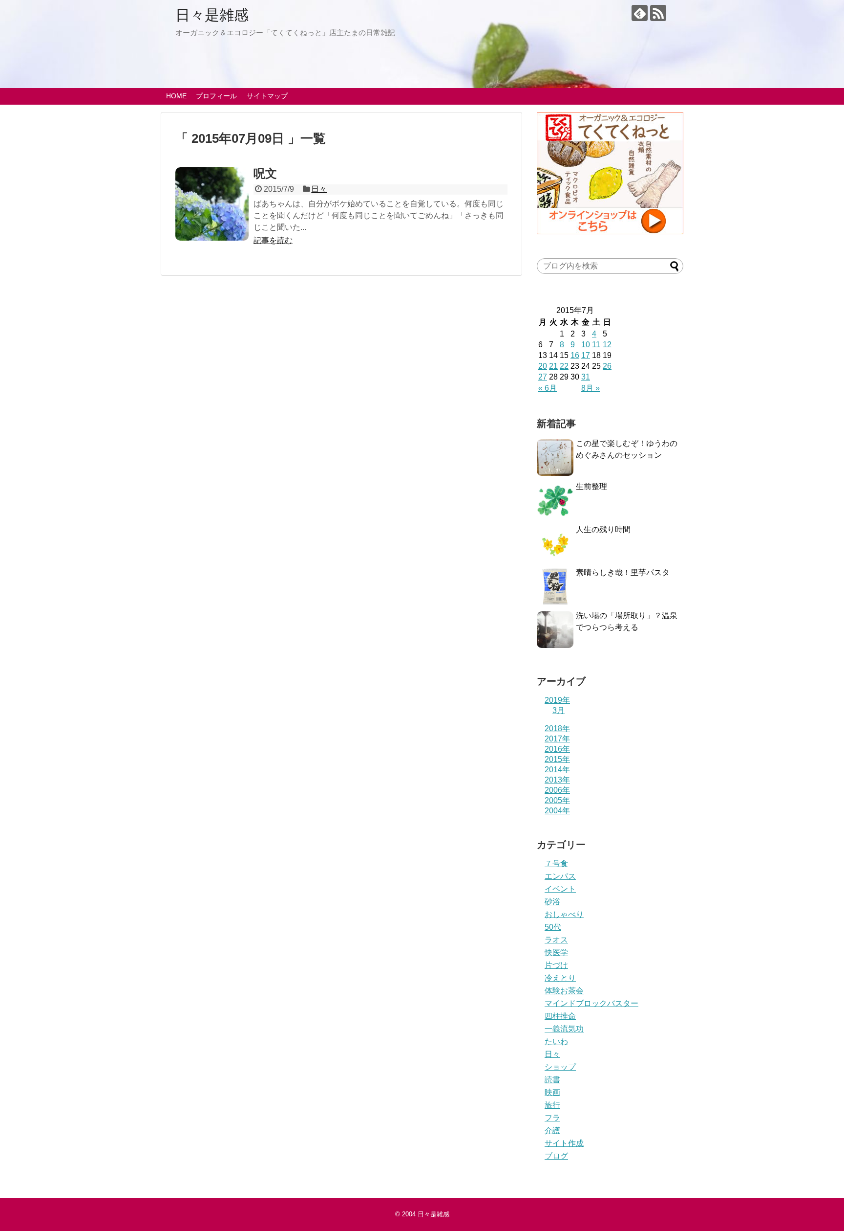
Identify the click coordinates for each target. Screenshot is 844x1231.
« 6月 (547, 388)
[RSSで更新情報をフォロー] (658, 13)
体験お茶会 (564, 990)
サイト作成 (564, 1143)
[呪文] (212, 204)
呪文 (265, 173)
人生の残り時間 (603, 529)
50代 (553, 927)
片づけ (556, 965)
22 (564, 366)
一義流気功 (564, 1029)
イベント (560, 889)
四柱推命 (560, 1016)
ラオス (556, 940)
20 (542, 366)
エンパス (560, 876)
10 (585, 344)
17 (585, 355)
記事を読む (273, 240)
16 (574, 355)
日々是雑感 (212, 15)
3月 (558, 710)
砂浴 (552, 901)
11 (596, 344)
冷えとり (560, 978)
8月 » (590, 388)
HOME (176, 96)
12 (607, 344)
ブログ (556, 1156)
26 (607, 366)
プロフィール (216, 96)
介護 (552, 1130)
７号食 (556, 863)
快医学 (556, 952)
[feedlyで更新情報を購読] (640, 13)
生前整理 (591, 486)
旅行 (552, 1105)
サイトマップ (267, 96)
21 (553, 366)
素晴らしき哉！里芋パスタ (623, 572)
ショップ (560, 1067)
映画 (552, 1092)
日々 (319, 189)
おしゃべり (564, 914)
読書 (552, 1079)
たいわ (556, 1041)
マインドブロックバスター (591, 1003)
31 (585, 377)
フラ (552, 1118)
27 (542, 377)
